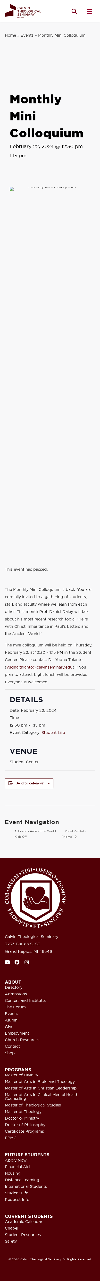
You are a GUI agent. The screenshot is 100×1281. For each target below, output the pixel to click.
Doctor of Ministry (22, 1118)
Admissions (16, 994)
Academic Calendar (23, 1222)
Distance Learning (22, 1180)
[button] (74, 11)
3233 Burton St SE (22, 943)
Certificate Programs (24, 1131)
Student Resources (23, 1235)
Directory (13, 987)
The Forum (15, 1007)
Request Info (17, 1199)
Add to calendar (30, 783)
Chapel (11, 1228)
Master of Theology (23, 1112)
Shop (10, 1053)
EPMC (11, 1138)
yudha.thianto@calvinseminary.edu (40, 667)
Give (9, 1027)
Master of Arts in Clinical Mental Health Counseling (41, 1097)
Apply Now (16, 1160)
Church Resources (22, 1040)
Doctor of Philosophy (25, 1125)
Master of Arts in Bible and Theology (40, 1082)
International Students (26, 1186)
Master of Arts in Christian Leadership (41, 1088)
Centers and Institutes (26, 1000)
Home (10, 35)
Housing (13, 1173)
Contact (12, 1046)
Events (27, 35)
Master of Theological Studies (33, 1105)
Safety (11, 1241)
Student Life (53, 732)
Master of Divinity (21, 1075)
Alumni (11, 1020)
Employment (17, 1033)
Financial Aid (17, 1167)
